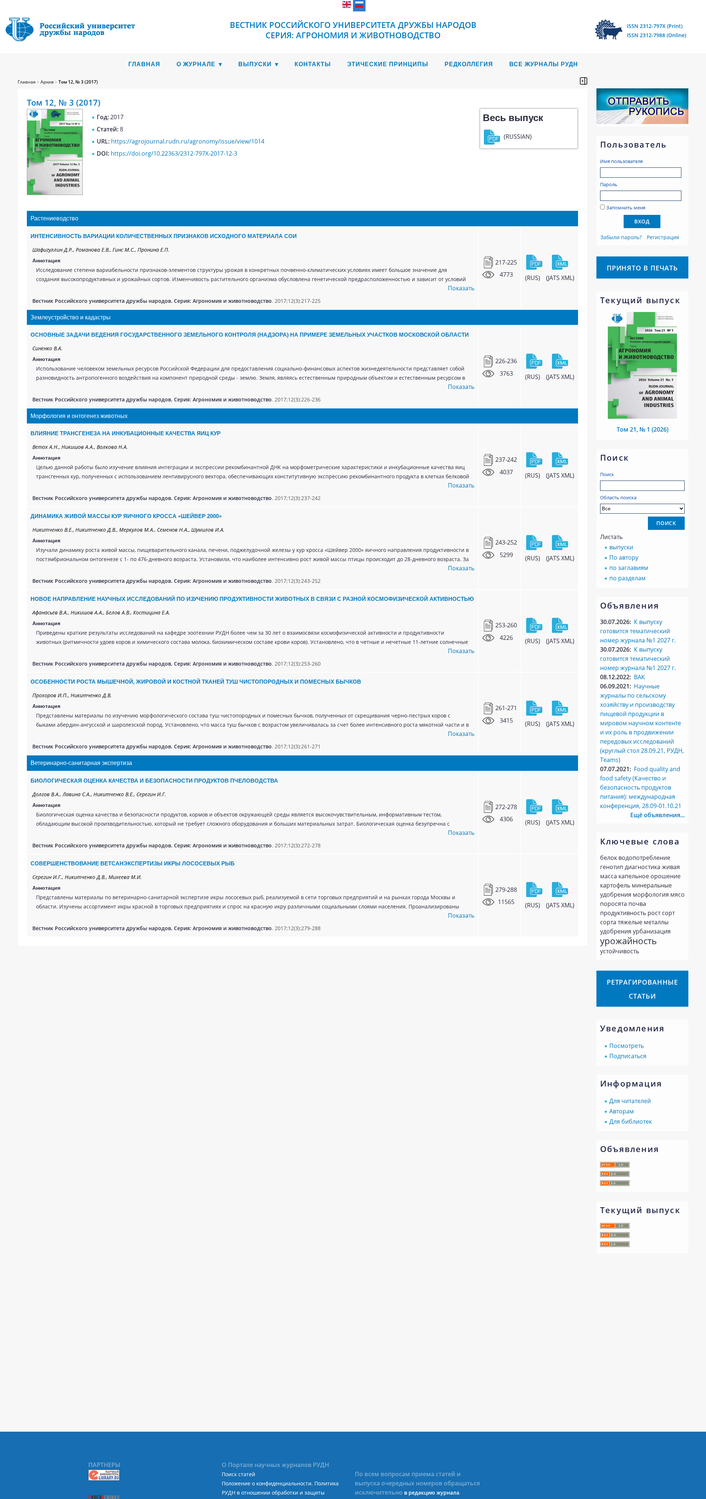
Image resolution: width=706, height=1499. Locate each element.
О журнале (195, 64)
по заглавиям (628, 568)
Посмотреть (626, 1046)
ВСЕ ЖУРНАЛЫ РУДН (543, 64)
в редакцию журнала (431, 1492)
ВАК (639, 677)
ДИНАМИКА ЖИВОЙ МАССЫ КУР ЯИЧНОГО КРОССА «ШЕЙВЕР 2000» (126, 516)
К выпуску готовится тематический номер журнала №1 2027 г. (638, 631)
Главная (144, 64)
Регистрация (663, 237)
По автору (623, 557)
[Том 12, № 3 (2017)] (55, 193)
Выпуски (255, 64)
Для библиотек (630, 1121)
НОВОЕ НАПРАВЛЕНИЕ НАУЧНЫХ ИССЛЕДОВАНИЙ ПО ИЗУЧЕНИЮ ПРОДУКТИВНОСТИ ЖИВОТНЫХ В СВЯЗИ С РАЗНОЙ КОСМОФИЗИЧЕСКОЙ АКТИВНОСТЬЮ (252, 599)
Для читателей (630, 1101)
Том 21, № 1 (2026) (642, 429)
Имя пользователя (621, 161)
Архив (47, 82)
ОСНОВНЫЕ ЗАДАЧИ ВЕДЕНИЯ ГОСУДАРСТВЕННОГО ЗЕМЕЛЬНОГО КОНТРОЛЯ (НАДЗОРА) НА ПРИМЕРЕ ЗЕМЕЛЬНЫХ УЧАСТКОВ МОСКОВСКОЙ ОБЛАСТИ (250, 335)
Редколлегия (469, 64)
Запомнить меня (625, 207)
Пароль (608, 184)
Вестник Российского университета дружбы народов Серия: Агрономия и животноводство (353, 29)
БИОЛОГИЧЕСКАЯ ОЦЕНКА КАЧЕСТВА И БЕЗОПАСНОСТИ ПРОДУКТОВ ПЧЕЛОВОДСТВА (154, 780)
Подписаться (627, 1056)
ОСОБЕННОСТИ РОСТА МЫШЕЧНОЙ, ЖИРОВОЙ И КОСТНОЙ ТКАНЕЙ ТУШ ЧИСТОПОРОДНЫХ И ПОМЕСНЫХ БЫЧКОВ (196, 681)
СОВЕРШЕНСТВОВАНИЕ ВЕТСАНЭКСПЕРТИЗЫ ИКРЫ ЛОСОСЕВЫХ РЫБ (133, 863)
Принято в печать (642, 267)
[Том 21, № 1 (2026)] (642, 416)
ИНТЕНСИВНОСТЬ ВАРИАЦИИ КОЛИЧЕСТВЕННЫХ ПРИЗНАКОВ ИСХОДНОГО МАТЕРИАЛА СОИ (164, 236)
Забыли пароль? (621, 237)
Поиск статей (238, 1474)
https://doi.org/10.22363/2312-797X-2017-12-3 (174, 153)
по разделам (627, 578)
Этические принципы (387, 64)
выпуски (621, 547)
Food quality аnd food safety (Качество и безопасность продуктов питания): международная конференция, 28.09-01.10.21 (640, 787)
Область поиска (618, 497)
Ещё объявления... (657, 815)
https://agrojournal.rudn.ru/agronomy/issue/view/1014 (187, 141)
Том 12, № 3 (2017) (78, 82)
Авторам (621, 1111)
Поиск (607, 474)
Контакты (313, 64)
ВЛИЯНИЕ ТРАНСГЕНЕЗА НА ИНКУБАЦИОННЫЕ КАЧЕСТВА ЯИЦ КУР (126, 433)
